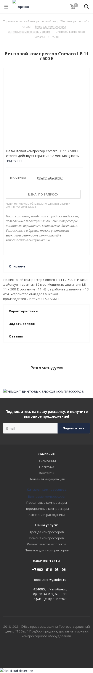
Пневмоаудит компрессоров (46, 550)
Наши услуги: (46, 525)
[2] (12, 141)
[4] (20, 141)
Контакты (46, 473)
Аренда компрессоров (46, 532)
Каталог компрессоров (46, 489)
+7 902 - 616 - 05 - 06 (49, 569)
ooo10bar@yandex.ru (50, 579)
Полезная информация (47, 479)
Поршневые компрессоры (46, 502)
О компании (46, 461)
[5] (24, 141)
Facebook (52, 652)
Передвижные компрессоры (46, 508)
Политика (46, 467)
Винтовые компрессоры (46, 496)
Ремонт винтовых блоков (46, 544)
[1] (8, 141)
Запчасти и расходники (47, 514)
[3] (16, 141)
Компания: (46, 454)
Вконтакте (41, 652)
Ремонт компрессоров (46, 538)
